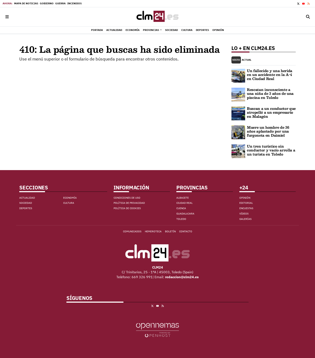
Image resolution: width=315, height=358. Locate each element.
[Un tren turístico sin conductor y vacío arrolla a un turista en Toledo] (238, 151)
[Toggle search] (308, 17)
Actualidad (27, 197)
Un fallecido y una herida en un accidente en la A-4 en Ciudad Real (269, 75)
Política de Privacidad (129, 202)
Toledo (181, 219)
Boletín (170, 231)
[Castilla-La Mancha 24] (157, 17)
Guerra (60, 3)
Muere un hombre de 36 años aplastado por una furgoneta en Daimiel (268, 131)
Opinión (244, 197)
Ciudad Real (184, 202)
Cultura (68, 202)
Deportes (25, 208)
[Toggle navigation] (7, 17)
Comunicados (132, 231)
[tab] (236, 59)
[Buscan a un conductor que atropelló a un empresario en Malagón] (238, 113)
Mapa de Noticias (26, 3)
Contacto (185, 231)
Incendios (74, 3)
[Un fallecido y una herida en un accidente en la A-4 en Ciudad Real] (238, 75)
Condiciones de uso (127, 197)
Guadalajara (185, 213)
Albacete (182, 197)
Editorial (246, 202)
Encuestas (246, 208)
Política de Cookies (127, 208)
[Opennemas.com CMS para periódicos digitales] (157, 330)
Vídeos (244, 213)
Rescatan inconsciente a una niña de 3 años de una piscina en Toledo (270, 93)
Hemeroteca (153, 231)
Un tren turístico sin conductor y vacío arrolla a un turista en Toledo (271, 150)
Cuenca (181, 208)
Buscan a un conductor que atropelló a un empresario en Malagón (271, 112)
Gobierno (47, 3)
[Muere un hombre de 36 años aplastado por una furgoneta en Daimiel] (238, 132)
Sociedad (25, 202)
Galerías (245, 219)
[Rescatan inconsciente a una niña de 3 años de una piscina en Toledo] (238, 94)
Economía (70, 197)
